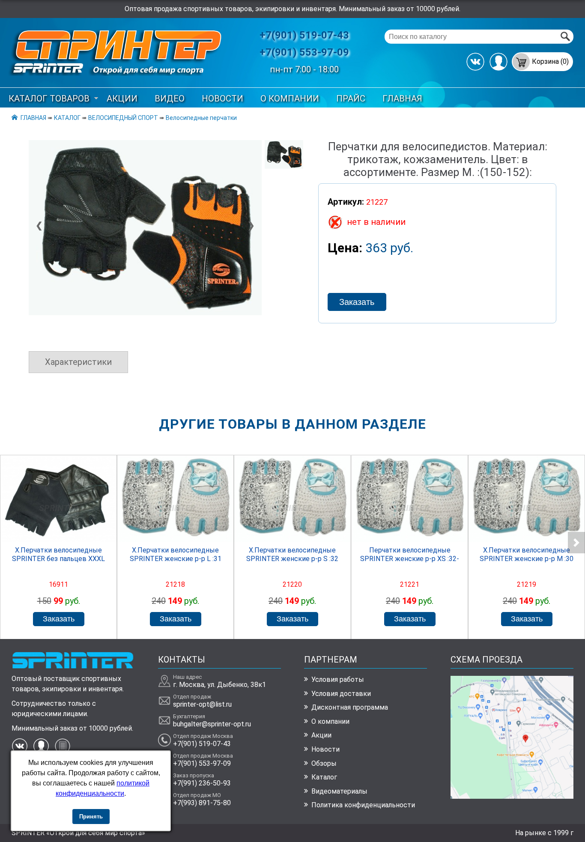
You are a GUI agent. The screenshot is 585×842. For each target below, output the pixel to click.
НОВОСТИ (222, 98)
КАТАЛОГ (67, 117)
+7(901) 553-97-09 (304, 52)
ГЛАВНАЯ (402, 98)
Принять (91, 816)
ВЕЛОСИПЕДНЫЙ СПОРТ (123, 117)
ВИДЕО (170, 98)
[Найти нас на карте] (512, 796)
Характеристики (78, 362)
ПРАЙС (350, 98)
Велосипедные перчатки (201, 117)
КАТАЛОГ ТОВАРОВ (49, 98)
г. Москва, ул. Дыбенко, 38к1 (219, 685)
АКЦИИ (122, 98)
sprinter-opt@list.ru (202, 704)
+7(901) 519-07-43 (304, 35)
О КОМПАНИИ (289, 98)
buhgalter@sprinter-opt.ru (212, 724)
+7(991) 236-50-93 (202, 783)
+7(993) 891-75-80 (202, 803)
